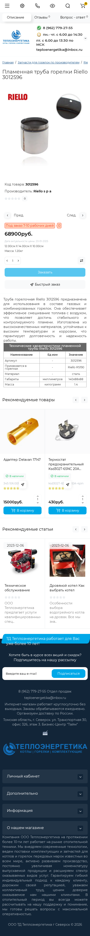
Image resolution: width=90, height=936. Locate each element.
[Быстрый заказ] (23, 484)
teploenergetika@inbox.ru (45, 698)
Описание (15, 17)
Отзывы (42, 17)
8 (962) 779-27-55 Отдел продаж (45, 691)
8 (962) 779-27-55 (57, 28)
